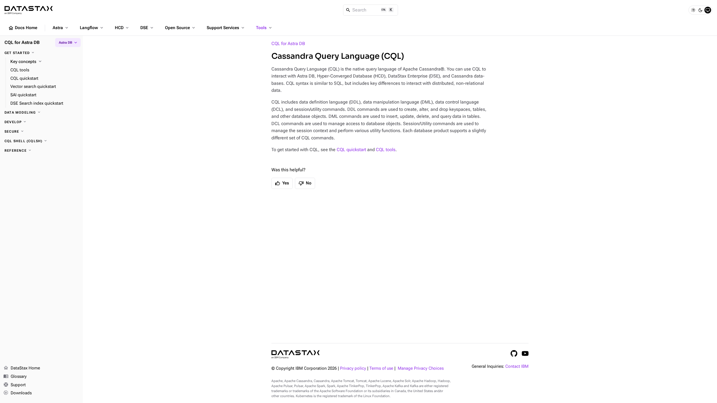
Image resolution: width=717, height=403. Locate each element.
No (305, 183)
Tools (264, 27)
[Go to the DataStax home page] (295, 354)
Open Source (180, 27)
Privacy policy (353, 368)
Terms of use (381, 368)
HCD (122, 27)
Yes (282, 183)
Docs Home (22, 28)
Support (14, 384)
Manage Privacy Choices (421, 368)
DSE (147, 27)
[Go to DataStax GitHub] (514, 353)
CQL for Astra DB (288, 43)
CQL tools (385, 149)
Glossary (15, 376)
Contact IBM (517, 366)
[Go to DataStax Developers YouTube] (525, 353)
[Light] (693, 10)
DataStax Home (21, 368)
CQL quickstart (351, 149)
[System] (707, 10)
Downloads (17, 392)
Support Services (226, 27)
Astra (61, 27)
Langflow (92, 27)
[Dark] (700, 10)
